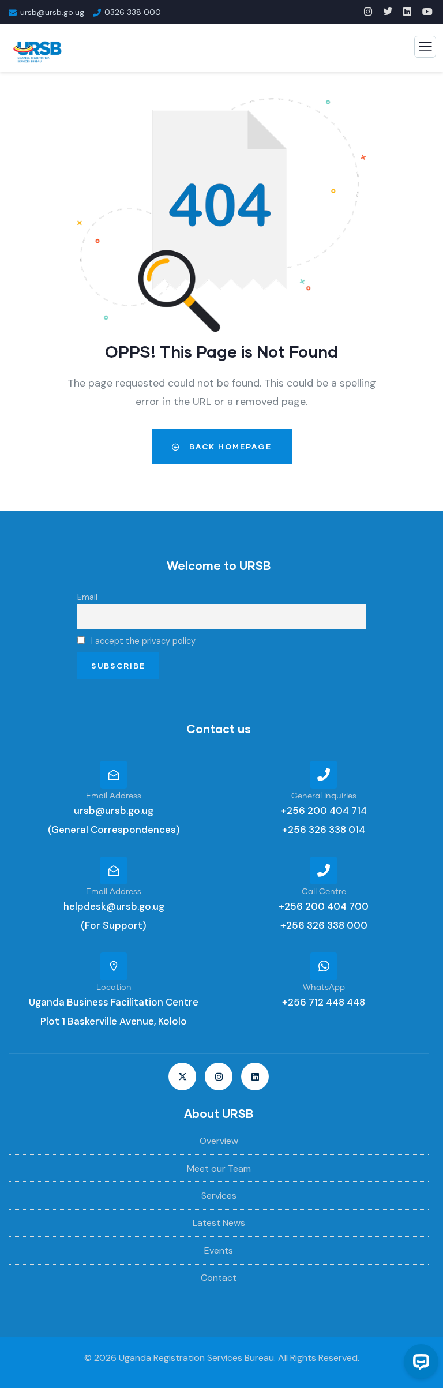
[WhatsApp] (323, 966)
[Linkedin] (255, 1076)
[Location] (113, 966)
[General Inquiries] (323, 775)
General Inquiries (323, 796)
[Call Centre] (323, 870)
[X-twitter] (182, 1076)
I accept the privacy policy (142, 641)
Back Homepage (229, 446)
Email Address (113, 796)
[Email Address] (113, 775)
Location (114, 988)
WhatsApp (324, 988)
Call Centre (324, 892)
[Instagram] (218, 1076)
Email (87, 597)
